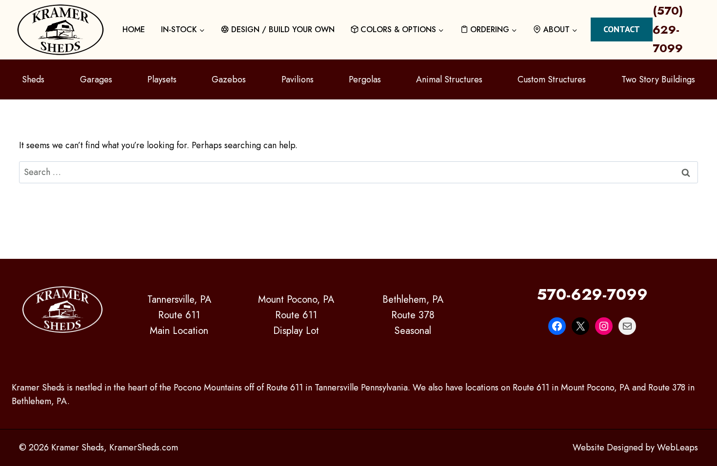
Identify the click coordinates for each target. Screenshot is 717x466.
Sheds (33, 79)
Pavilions (297, 79)
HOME (133, 29)
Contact (621, 29)
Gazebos (229, 79)
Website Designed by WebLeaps (635, 447)
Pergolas (365, 79)
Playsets (162, 79)
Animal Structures (449, 79)
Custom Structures (552, 79)
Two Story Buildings (658, 79)
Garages (96, 79)
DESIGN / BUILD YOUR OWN (283, 29)
